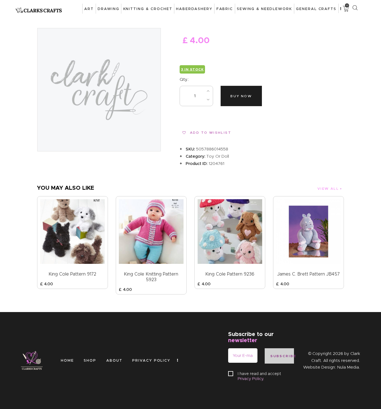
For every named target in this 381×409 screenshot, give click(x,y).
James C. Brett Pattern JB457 (308, 274)
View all (328, 188)
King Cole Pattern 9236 (229, 274)
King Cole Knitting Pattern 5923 (151, 276)
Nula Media (348, 367)
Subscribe (282, 356)
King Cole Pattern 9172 (72, 274)
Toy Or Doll (217, 156)
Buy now (241, 96)
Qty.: (184, 79)
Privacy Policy (250, 378)
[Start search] (355, 8)
